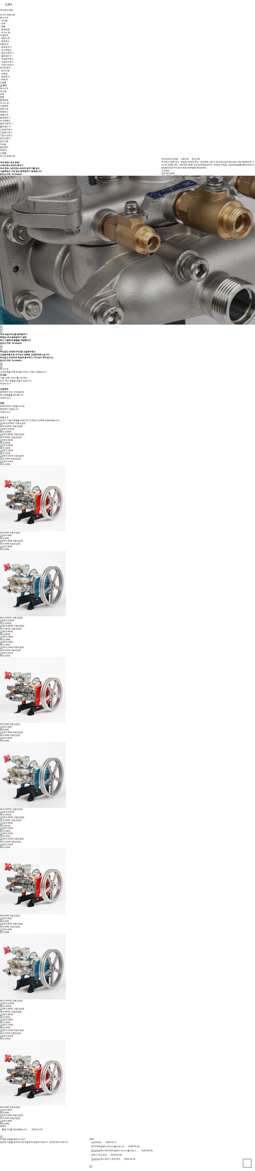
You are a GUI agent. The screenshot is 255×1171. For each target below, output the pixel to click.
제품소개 (4, 115)
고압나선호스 (6, 135)
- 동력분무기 (6, 47)
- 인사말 (3, 20)
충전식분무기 (6, 123)
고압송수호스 (6, 132)
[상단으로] (247, 1163)
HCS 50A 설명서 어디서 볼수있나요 (107, 1146)
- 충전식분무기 (7, 53)
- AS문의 (4, 79)
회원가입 (11, 15)
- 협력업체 (5, 29)
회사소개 (4, 88)
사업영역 (4, 106)
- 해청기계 (5, 38)
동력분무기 (5, 118)
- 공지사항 (5, 70)
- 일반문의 (5, 76)
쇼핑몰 (3, 82)
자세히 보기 (5, 383)
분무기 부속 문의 (99, 1155)
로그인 (3, 15)
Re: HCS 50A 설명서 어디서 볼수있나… (119, 1150)
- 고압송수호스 (7, 62)
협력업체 (4, 100)
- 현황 (2, 26)
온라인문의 (5, 138)
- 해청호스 (5, 41)
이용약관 (185, 159)
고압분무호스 (6, 129)
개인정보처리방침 (169, 159)
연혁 (2, 94)
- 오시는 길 (5, 32)
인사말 (3, 91)
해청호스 (4, 112)
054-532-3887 (168, 173)
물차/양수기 (5, 126)
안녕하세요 (96, 1142)
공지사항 (4, 141)
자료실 (3, 144)
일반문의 (4, 147)
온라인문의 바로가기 (59, 1142)
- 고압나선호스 (7, 65)
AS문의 (3, 150)
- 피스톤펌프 (6, 50)
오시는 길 (4, 103)
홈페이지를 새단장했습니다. (15, 1129)
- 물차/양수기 (6, 56)
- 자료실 (3, 73)
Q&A (92, 1139)
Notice (3, 1126)
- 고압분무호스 (7, 59)
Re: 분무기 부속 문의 (110, 1159)
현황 (2, 97)
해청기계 (4, 109)
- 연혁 (2, 23)
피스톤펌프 (5, 120)
